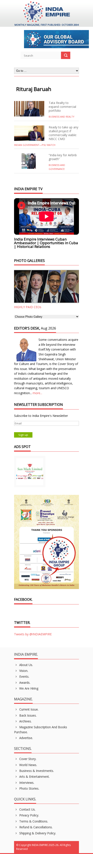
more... (37, 393)
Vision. (23, 671)
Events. (23, 676)
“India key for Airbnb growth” (63, 157)
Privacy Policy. (28, 815)
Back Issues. (27, 715)
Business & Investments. (36, 771)
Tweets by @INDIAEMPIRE (33, 634)
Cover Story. (27, 759)
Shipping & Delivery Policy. (37, 833)
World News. (27, 765)
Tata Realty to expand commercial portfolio (62, 107)
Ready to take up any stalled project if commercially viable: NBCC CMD (63, 133)
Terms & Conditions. (33, 821)
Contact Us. (26, 809)
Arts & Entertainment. (34, 776)
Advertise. (25, 738)
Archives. (25, 721)
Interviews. (26, 783)
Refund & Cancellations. (35, 827)
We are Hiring (28, 688)
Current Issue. (28, 709)
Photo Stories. (28, 788)
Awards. (24, 682)
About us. (25, 665)
